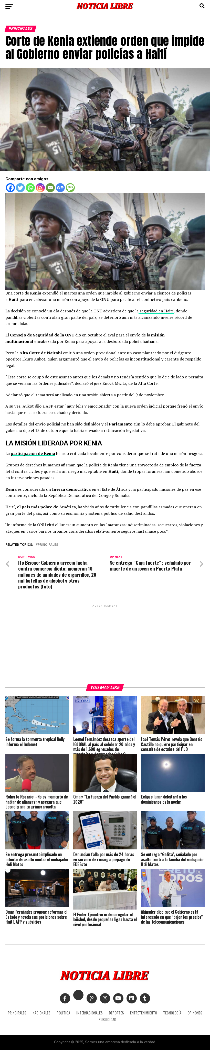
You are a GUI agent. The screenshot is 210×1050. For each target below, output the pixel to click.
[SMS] (70, 187)
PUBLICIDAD (107, 1019)
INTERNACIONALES (89, 1012)
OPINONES (194, 1012)
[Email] (50, 187)
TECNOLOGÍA (172, 1012)
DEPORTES (116, 1012)
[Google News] (60, 187)
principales (48, 544)
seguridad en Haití (156, 311)
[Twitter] (20, 187)
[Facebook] (10, 187)
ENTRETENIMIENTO (143, 1012)
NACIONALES (41, 1012)
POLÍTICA (63, 1012)
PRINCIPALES (17, 1012)
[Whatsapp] (30, 187)
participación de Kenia (33, 453)
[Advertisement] (104, 644)
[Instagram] (40, 187)
